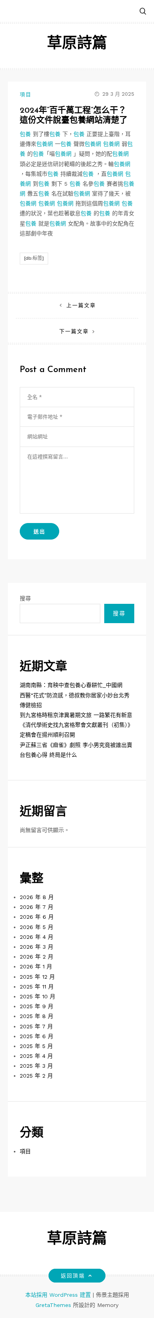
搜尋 (25, 598)
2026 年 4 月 (36, 937)
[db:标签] (34, 258)
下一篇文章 (74, 331)
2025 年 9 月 (36, 1006)
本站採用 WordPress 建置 (59, 1295)
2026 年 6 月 (37, 917)
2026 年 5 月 (36, 927)
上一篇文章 (81, 305)
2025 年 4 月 (36, 1056)
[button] (143, 12)
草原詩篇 (77, 44)
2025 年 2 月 (36, 1075)
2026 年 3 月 (36, 947)
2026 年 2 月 (36, 956)
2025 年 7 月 (36, 1026)
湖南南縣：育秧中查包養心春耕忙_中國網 (71, 685)
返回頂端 (73, 1276)
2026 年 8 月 (37, 897)
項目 (26, 94)
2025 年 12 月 (37, 977)
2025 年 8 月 (36, 1016)
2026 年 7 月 (36, 907)
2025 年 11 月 (37, 986)
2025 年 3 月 (36, 1066)
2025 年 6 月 (36, 1036)
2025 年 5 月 (36, 1046)
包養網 (44, 144)
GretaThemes (53, 1305)
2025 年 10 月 (37, 996)
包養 (25, 134)
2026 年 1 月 (36, 966)
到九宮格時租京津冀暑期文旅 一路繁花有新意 (76, 715)
